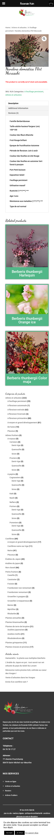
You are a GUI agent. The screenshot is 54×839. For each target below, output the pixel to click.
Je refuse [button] (19, 833)
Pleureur (11, 431)
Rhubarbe (11, 613)
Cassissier (12, 579)
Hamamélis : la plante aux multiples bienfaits (25, 658)
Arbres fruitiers (12, 435)
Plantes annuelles (13, 618)
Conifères (9, 539)
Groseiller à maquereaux (18, 601)
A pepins (11, 474)
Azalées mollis (13, 634)
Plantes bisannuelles (14, 622)
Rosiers (8, 791)
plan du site (7, 813)
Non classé (10, 567)
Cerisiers (13, 442)
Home (7, 27)
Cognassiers (15, 477)
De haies (11, 427)
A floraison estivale (15, 410)
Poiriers (13, 506)
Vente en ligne (10, 781)
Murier (10, 605)
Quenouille (16, 449)
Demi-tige (16, 445)
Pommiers (14, 522)
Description (13, 103)
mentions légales (18, 813)
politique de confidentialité (33, 813)
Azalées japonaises (16, 630)
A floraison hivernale (16, 414)
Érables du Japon (13, 559)
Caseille (11, 575)
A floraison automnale (17, 405)
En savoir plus (31, 833)
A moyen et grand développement (22, 422)
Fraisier (10, 584)
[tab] (27, 103)
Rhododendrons (14, 638)
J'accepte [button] (9, 833)
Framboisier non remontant (19, 588)
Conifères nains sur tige (17, 546)
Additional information (18, 108)
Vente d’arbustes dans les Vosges (20, 677)
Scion (14, 454)
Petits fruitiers (11, 572)
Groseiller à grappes (16, 596)
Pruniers (13, 458)
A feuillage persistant (33, 91)
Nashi (12, 498)
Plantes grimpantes (14, 642)
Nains (10, 550)
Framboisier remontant (17, 592)
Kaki (11, 493)
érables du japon (12, 563)
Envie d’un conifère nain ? (16, 682)
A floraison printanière (17, 418)
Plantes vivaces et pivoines (17, 647)
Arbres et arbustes (19, 27)
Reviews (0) (13, 113)
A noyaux (11, 439)
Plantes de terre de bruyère (17, 626)
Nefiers (13, 502)
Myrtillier (11, 609)
